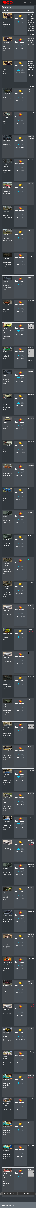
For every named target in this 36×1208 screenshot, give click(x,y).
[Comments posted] (22, 22)
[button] (26, 2)
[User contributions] (18, 22)
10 (28, 1194)
